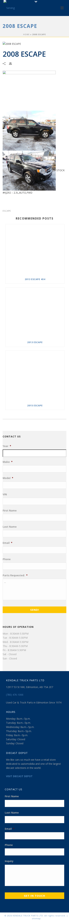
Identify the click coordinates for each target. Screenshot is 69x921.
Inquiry (9, 861)
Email (7, 543)
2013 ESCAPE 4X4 (35, 279)
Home (26, 34)
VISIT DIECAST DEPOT (19, 776)
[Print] (12, 63)
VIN (5, 494)
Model (8, 478)
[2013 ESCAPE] (34, 313)
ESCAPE (7, 211)
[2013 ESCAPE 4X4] (34, 249)
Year (7, 446)
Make (8, 462)
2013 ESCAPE (35, 342)
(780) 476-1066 (14, 694)
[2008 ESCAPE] (34, 44)
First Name (10, 510)
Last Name (10, 526)
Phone (7, 559)
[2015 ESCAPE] (34, 376)
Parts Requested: (15, 575)
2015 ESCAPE (35, 405)
